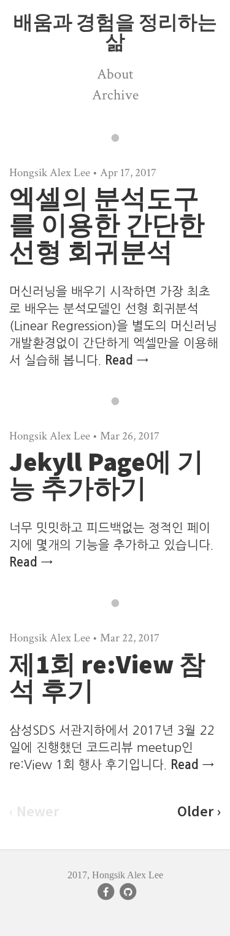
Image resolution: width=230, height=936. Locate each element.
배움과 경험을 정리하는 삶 (115, 32)
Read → (126, 360)
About (115, 73)
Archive (115, 94)
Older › (199, 811)
